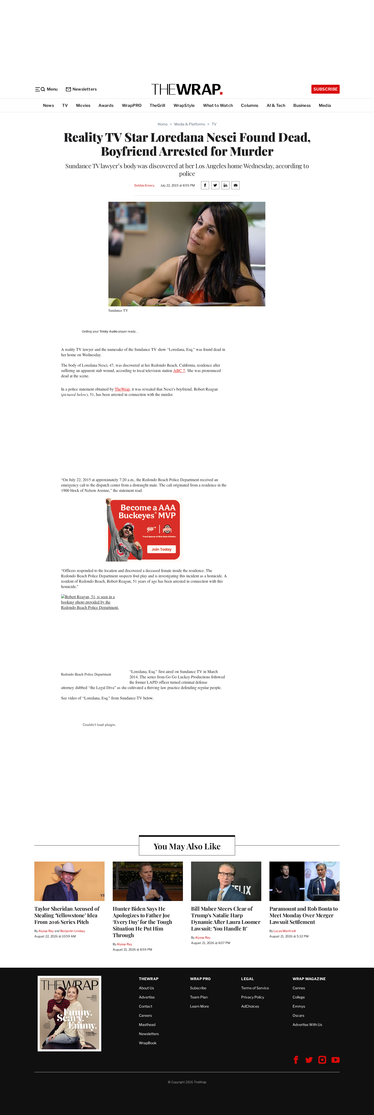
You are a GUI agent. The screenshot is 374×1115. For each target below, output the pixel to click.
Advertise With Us (307, 1024)
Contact (145, 1006)
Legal (247, 979)
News (48, 105)
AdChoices (250, 1006)
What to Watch (218, 105)
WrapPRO (131, 105)
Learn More (199, 1006)
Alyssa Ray (46, 931)
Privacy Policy (252, 997)
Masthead (147, 1024)
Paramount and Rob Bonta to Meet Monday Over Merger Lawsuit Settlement (303, 915)
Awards (105, 105)
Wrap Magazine (309, 979)
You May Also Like (187, 845)
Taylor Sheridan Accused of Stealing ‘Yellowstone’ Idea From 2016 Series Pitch (66, 915)
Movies (83, 105)
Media (325, 105)
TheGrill (157, 105)
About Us (146, 988)
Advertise (147, 997)
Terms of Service (255, 988)
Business (302, 105)
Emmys (299, 1006)
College (299, 997)
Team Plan (199, 997)
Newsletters (85, 89)
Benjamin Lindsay (72, 931)
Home (163, 124)
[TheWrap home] (187, 89)
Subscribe (325, 89)
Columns (249, 105)
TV (65, 105)
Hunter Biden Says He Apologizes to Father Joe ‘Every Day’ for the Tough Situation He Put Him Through (142, 921)
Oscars (298, 1015)
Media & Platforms (189, 124)
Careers (145, 1015)
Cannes (299, 988)
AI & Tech (276, 105)
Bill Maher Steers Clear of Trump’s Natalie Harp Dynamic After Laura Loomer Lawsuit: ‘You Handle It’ (225, 918)
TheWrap (122, 389)
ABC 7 (179, 370)
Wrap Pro (200, 979)
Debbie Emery (144, 185)
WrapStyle (184, 105)
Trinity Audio (108, 331)
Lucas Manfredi (285, 931)
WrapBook (147, 1043)
